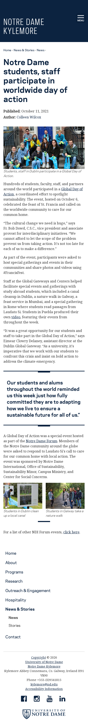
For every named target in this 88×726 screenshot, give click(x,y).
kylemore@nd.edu (44, 684)
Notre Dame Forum (41, 441)
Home (7, 50)
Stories (15, 625)
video (15, 317)
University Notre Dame (44, 5)
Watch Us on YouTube (49, 699)
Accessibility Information (44, 689)
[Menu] (80, 18)
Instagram (37, 699)
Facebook (24, 699)
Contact (13, 636)
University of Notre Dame (44, 662)
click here (71, 532)
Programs (14, 572)
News (40, 50)
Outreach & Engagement (28, 590)
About (11, 562)
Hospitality (15, 599)
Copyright (38, 657)
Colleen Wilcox (29, 117)
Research (14, 581)
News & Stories (24, 50)
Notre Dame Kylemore (23, 26)
